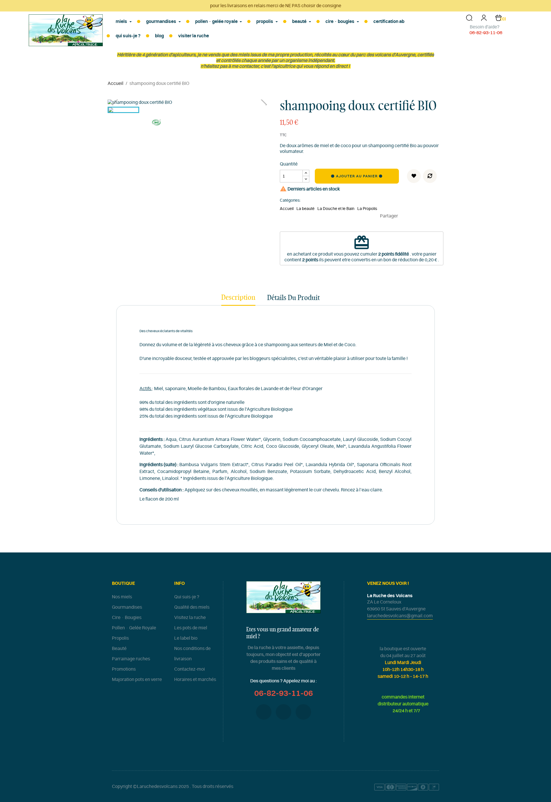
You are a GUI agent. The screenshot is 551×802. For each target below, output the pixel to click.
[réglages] (483, 19)
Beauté (119, 648)
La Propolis (367, 209)
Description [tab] (238, 297)
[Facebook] (263, 712)
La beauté (305, 209)
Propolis (120, 638)
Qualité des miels (191, 607)
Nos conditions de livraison (192, 653)
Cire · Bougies (126, 617)
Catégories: (290, 200)
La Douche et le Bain (335, 209)
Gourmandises (127, 607)
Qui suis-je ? (186, 597)
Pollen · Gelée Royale (134, 628)
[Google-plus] (283, 712)
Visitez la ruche (190, 617)
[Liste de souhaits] (414, 176)
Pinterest (422, 216)
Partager (405, 216)
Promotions (124, 669)
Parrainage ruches (131, 659)
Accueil (287, 209)
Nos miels (122, 597)
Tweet (413, 216)
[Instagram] (303, 712)
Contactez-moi (189, 669)
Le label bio (185, 638)
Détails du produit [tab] (293, 298)
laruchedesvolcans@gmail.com (400, 616)
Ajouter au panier (357, 176)
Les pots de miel (190, 628)
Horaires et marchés (195, 679)
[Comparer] (430, 176)
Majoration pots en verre (137, 679)
